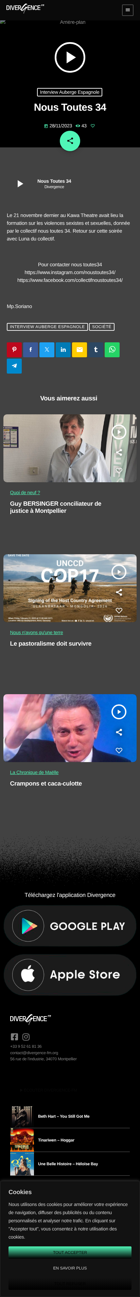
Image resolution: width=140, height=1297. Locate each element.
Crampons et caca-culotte (46, 783)
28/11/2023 (58, 125)
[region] (70, 1239)
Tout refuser (70, 1283)
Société (101, 327)
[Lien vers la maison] (25, 10)
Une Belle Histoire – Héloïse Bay (68, 1163)
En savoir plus (70, 1268)
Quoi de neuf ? (25, 492)
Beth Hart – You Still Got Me (64, 1116)
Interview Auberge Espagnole (70, 92)
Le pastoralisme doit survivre (51, 643)
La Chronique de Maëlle (34, 772)
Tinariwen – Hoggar (56, 1140)
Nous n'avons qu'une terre (36, 632)
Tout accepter (70, 1252)
